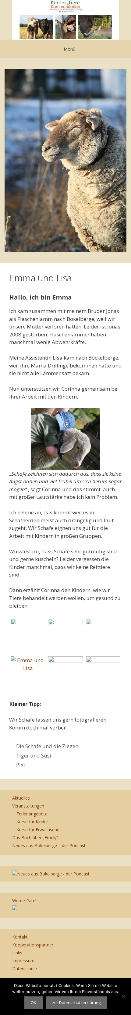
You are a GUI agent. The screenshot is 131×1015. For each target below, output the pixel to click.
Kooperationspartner (32, 945)
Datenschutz (24, 968)
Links (17, 953)
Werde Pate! (24, 900)
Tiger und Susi (33, 755)
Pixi (20, 764)
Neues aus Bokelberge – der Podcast (49, 845)
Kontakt (20, 937)
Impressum (23, 961)
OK (33, 1002)
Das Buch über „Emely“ (35, 837)
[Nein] (123, 996)
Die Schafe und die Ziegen (47, 746)
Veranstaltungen (28, 806)
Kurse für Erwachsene (37, 829)
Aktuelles (21, 798)
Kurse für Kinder (32, 822)
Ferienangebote (32, 814)
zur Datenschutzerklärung (76, 1002)
